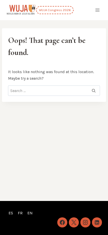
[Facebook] (62, 222)
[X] (74, 222)
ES (11, 213)
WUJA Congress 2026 (55, 10)
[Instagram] (85, 222)
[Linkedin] (97, 222)
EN (30, 213)
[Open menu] (97, 10)
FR (20, 213)
